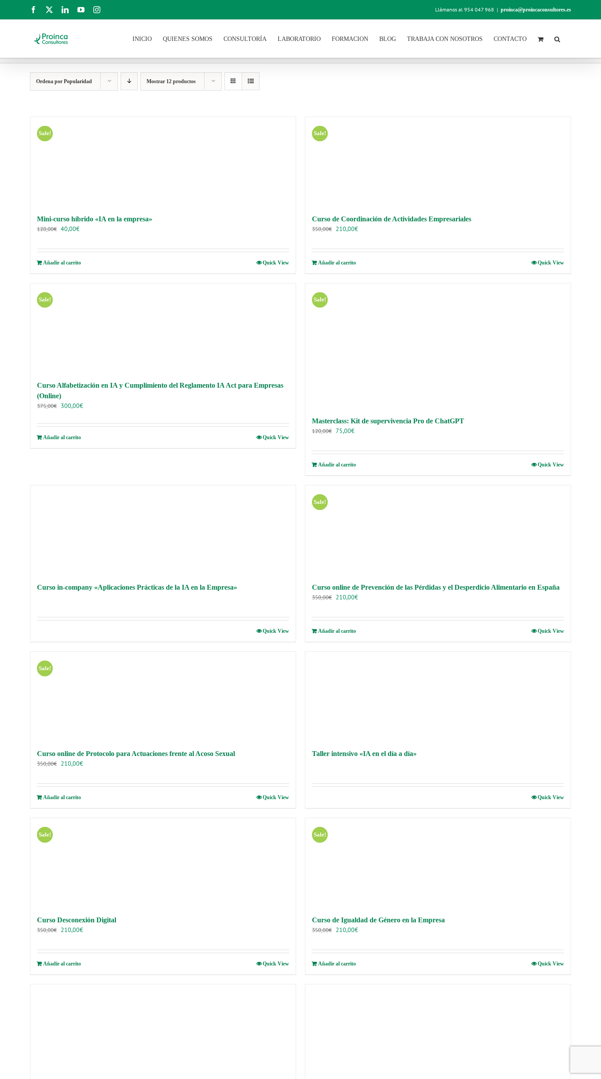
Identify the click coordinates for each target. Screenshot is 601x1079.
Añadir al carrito (62, 263)
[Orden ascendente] (129, 81)
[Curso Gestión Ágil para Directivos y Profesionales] (438, 1028)
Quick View (276, 263)
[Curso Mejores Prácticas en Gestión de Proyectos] (163, 1028)
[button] (557, 38)
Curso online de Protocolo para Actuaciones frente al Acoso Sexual (136, 753)
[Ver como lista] (250, 81)
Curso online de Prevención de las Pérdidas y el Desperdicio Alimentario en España (436, 587)
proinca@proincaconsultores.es (536, 10)
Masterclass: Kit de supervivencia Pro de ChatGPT (388, 421)
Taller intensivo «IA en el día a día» (364, 753)
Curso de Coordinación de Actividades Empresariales (391, 219)
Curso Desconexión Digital (76, 920)
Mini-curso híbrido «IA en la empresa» (94, 219)
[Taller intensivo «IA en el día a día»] (438, 696)
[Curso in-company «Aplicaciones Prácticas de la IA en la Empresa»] (163, 529)
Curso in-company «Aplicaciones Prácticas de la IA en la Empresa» (137, 587)
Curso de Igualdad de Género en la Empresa (378, 920)
